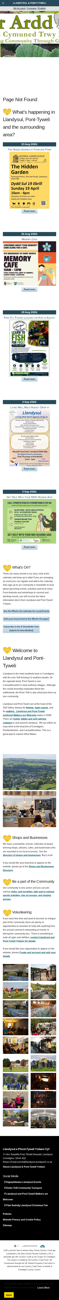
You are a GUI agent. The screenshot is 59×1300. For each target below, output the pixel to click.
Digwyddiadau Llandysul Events (23, 1182)
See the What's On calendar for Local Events (26, 611)
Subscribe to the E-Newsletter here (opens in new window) (21, 628)
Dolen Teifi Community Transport (24, 1188)
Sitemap (7, 1225)
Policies (7, 1214)
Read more (29, 211)
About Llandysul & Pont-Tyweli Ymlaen (24, 1167)
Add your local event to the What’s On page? (26, 619)
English (42, 8)
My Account (19, 8)
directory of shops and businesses (22, 855)
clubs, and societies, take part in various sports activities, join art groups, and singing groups (28, 895)
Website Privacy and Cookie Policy (22, 1219)
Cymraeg (31, 8)
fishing (30, 707)
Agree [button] (9, 1295)
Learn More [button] (43, 1287)
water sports (41, 707)
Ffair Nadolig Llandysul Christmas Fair (27, 1205)
